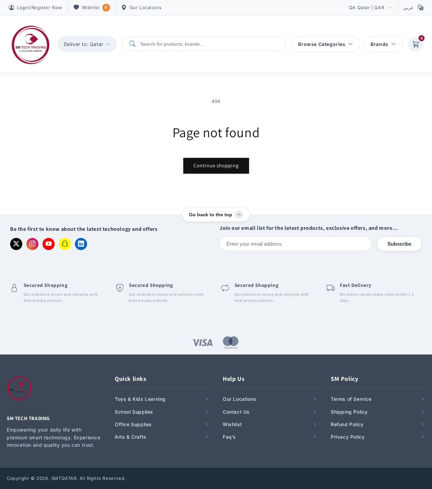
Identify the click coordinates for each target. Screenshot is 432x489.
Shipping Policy (349, 412)
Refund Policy (347, 424)
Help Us (233, 379)
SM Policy (344, 379)
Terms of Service (351, 399)
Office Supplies (133, 424)
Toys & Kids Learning (140, 399)
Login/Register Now (39, 7)
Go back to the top (210, 214)
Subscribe (399, 244)
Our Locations (146, 7)
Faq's (229, 437)
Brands (379, 44)
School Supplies (134, 412)
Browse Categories (321, 44)
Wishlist (95, 7)
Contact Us (236, 412)
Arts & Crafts (130, 437)
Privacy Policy (347, 437)
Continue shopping (216, 165)
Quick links (130, 379)
